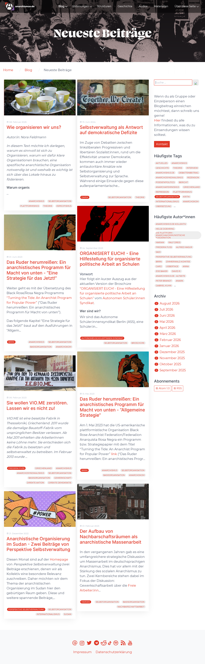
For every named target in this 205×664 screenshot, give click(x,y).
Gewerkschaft (62, 478)
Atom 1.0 (164, 388)
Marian (86, 602)
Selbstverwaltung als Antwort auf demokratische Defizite (111, 130)
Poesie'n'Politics (165, 182)
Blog (61, 6)
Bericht (183, 182)
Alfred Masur (184, 247)
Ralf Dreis (174, 242)
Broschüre (137, 343)
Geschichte (125, 6)
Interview (192, 168)
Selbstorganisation (59, 201)
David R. (176, 271)
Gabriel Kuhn (163, 285)
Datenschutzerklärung (114, 652)
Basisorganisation (41, 347)
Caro (159, 266)
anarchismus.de (165, 173)
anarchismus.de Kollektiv (171, 224)
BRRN (11, 342)
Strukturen (104, 6)
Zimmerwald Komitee (178, 261)
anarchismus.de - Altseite (170, 276)
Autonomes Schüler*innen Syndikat (102, 338)
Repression (162, 192)
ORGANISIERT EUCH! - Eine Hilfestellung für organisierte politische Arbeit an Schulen (110, 259)
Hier (157, 120)
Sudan (67, 614)
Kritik (186, 196)
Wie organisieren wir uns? (34, 127)
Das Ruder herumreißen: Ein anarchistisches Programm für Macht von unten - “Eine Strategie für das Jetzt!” (39, 270)
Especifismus (64, 206)
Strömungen (80, 6)
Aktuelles (161, 163)
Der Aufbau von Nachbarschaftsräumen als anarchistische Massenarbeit (110, 536)
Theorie (47, 206)
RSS (179, 388)
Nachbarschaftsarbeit (131, 606)
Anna (186, 266)
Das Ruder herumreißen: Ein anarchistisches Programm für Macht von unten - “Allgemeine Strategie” (112, 407)
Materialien (161, 6)
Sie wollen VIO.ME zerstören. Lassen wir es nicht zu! (37, 405)
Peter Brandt (164, 281)
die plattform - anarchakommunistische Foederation (170, 235)
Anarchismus (36, 201)
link (114, 454)
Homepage (59, 559)
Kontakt (162, 144)
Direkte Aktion (35, 482)
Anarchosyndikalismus (30, 473)
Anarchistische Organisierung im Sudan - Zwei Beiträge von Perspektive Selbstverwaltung (38, 544)
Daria (85, 197)
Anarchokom (63, 347)
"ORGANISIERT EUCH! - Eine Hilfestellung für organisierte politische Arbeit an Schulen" (112, 293)
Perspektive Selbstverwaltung (26, 609)
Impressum (82, 652)
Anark (179, 281)
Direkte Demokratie (59, 482)
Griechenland (43, 468)
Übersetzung (163, 206)
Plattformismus (29, 206)
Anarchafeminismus (167, 187)
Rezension (193, 177)
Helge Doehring (165, 229)
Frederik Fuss (16, 468)
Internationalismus (48, 614)
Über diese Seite (185, 6)
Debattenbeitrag (188, 173)
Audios (143, 6)
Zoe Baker (162, 271)
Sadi (158, 252)
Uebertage (172, 266)
